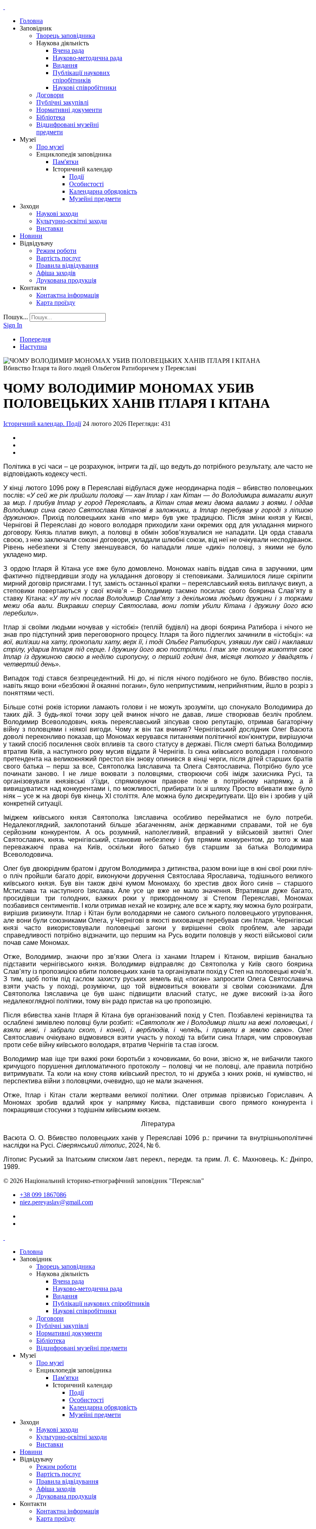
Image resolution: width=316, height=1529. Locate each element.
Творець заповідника (65, 35)
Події (76, 176)
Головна (31, 20)
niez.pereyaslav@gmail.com (56, 1202)
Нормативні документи (69, 109)
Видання (65, 65)
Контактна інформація (67, 295)
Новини (31, 235)
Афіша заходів (56, 272)
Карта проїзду (55, 302)
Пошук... (15, 316)
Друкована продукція (66, 280)
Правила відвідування (67, 265)
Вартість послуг (58, 258)
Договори (50, 94)
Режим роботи (56, 250)
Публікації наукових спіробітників (81, 76)
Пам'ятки (66, 161)
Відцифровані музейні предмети (81, 1347)
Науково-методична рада (87, 57)
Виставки (49, 228)
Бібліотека (50, 117)
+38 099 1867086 (43, 1194)
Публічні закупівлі (62, 102)
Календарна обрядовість (103, 191)
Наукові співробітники (84, 87)
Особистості (86, 183)
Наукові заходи (57, 213)
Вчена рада (68, 50)
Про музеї (50, 146)
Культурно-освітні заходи (71, 220)
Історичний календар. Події (42, 423)
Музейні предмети (95, 198)
